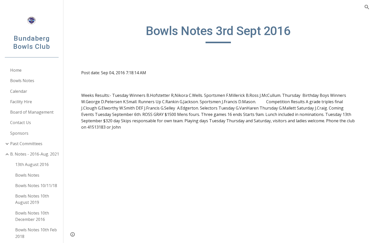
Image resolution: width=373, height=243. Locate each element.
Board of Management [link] (32, 112)
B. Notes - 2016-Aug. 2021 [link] (34, 154)
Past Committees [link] (26, 143)
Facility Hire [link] (21, 101)
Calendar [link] (18, 91)
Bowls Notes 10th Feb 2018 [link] (36, 233)
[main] (218, 33)
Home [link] (16, 70)
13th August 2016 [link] (32, 164)
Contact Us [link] (20, 122)
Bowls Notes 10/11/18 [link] (36, 185)
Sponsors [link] (19, 133)
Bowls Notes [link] (22, 80)
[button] (367, 7)
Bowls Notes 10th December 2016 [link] (32, 216)
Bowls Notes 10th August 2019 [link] (32, 199)
